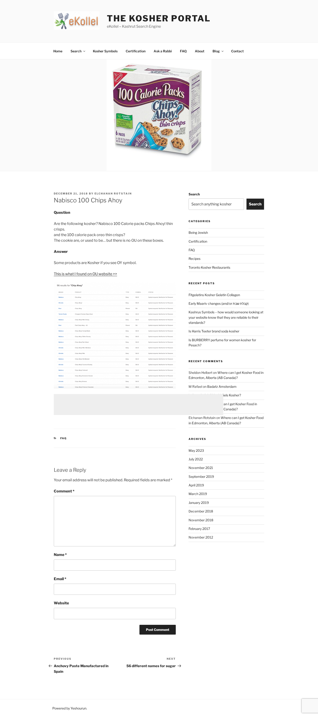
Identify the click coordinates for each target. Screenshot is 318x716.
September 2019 (201, 476)
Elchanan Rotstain (113, 193)
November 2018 (201, 520)
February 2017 (199, 529)
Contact (237, 51)
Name (60, 554)
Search (76, 51)
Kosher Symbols (105, 51)
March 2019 (198, 494)
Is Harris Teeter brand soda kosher (214, 331)
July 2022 (196, 459)
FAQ (183, 51)
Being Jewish (198, 232)
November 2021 (201, 468)
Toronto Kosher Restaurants (209, 267)
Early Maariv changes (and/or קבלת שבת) (219, 303)
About (199, 51)
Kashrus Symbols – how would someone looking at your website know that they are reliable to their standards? (226, 317)
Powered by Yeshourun (69, 708)
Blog (216, 51)
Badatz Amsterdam (222, 386)
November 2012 (201, 537)
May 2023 (196, 450)
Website (61, 603)
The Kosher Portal (158, 18)
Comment (64, 491)
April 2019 (196, 485)
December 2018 (201, 511)
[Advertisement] (138, 404)
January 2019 (199, 503)
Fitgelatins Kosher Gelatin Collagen (214, 295)
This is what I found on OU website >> (85, 274)
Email (60, 579)
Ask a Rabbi (163, 51)
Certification (135, 51)
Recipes (194, 259)
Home (57, 51)
